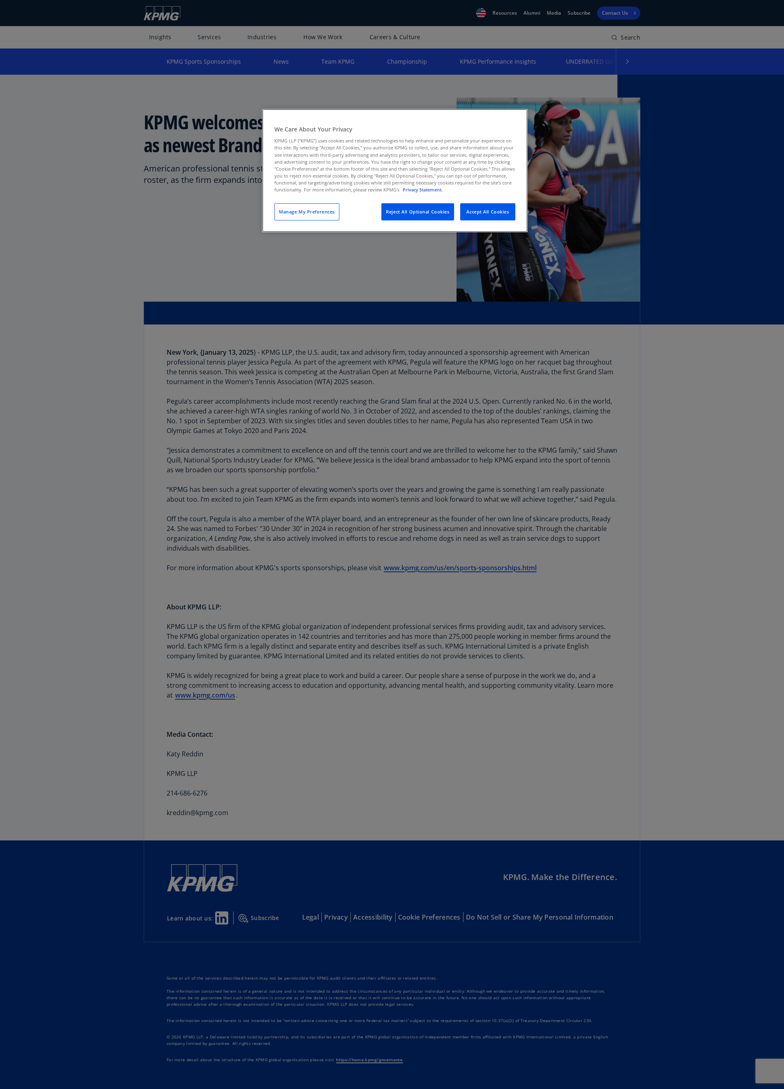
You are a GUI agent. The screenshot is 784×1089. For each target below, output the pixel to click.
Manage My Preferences (307, 212)
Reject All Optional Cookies (417, 212)
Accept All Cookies (487, 212)
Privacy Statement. (423, 190)
